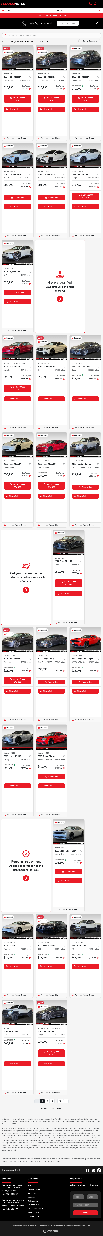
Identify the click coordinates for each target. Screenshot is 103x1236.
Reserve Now (19, 198)
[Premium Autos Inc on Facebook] (86, 1170)
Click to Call (13, 109)
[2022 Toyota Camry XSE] (51, 155)
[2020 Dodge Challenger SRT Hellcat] (68, 831)
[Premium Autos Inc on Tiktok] (98, 1170)
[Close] (97, 22)
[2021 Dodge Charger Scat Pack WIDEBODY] (51, 639)
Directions (32, 1193)
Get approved (33, 1205)
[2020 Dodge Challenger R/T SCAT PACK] (85, 639)
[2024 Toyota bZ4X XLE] (17, 252)
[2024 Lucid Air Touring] (17, 926)
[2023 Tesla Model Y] (17, 444)
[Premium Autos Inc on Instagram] (92, 1170)
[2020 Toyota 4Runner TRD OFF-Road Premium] (85, 444)
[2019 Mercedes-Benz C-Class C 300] (51, 347)
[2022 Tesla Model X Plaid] (68, 542)
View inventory (34, 1189)
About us (31, 1197)
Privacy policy (33, 1212)
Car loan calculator (35, 1209)
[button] (90, 3)
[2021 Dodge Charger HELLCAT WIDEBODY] (51, 737)
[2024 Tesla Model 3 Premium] (17, 639)
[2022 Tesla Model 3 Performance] (51, 57)
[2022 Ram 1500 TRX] (85, 926)
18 (60, 1101)
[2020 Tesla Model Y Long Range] (85, 57)
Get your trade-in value (67, 23)
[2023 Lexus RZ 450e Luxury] (17, 737)
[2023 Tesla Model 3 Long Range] (17, 347)
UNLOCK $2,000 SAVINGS (19, 98)
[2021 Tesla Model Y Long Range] (17, 57)
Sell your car (33, 1201)
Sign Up (85, 1213)
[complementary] (95, 1228)
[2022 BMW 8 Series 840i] (51, 926)
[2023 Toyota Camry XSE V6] (17, 155)
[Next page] (66, 1101)
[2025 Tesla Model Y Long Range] (51, 1012)
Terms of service (35, 1216)
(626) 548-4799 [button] (12, 1209)
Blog (29, 1185)
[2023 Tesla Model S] (51, 444)
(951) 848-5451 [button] (12, 1194)
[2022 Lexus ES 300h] (85, 347)
